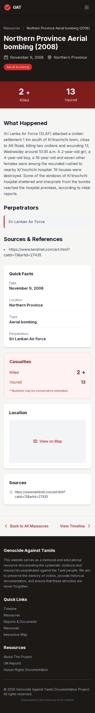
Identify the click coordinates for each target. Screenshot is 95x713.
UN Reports (12, 663)
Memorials (11, 628)
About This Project (18, 657)
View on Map (50, 441)
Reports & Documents (20, 622)
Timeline (10, 609)
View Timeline (72, 526)
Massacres (12, 28)
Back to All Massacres (29, 526)
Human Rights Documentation (26, 670)
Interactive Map (15, 634)
